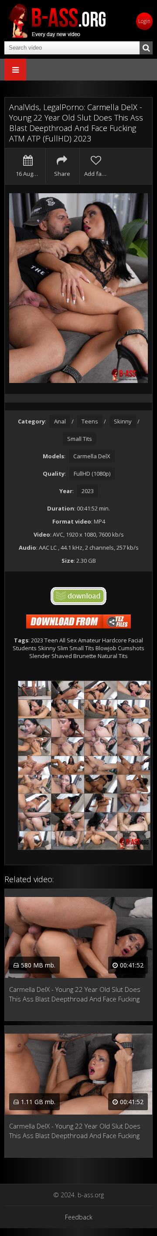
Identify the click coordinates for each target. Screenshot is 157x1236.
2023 (88, 491)
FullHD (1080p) (92, 473)
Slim (62, 648)
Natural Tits (113, 656)
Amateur (89, 640)
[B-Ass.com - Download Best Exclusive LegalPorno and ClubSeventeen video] (56, 20)
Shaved (61, 656)
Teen (51, 640)
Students (25, 648)
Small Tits (79, 439)
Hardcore (114, 640)
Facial (135, 640)
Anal (60, 421)
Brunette (84, 656)
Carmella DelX (91, 456)
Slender (39, 656)
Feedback (78, 1217)
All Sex (68, 640)
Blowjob (106, 648)
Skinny (123, 421)
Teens (90, 421)
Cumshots (131, 648)
